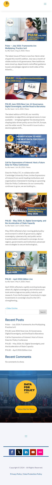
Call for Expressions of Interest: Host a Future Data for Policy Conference (25, 163)
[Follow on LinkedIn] (26, 452)
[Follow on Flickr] (40, 452)
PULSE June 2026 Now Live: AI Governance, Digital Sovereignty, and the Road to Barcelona (25, 105)
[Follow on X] (19, 452)
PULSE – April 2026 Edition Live (19, 279)
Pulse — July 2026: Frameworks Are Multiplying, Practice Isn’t (20, 47)
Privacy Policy (16, 474)
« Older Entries (11, 308)
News (28, 51)
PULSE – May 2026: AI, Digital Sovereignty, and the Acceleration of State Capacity (25, 222)
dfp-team (10, 51)
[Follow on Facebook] (12, 452)
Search (42, 312)
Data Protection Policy (32, 474)
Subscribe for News (26, 409)
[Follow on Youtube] (33, 452)
